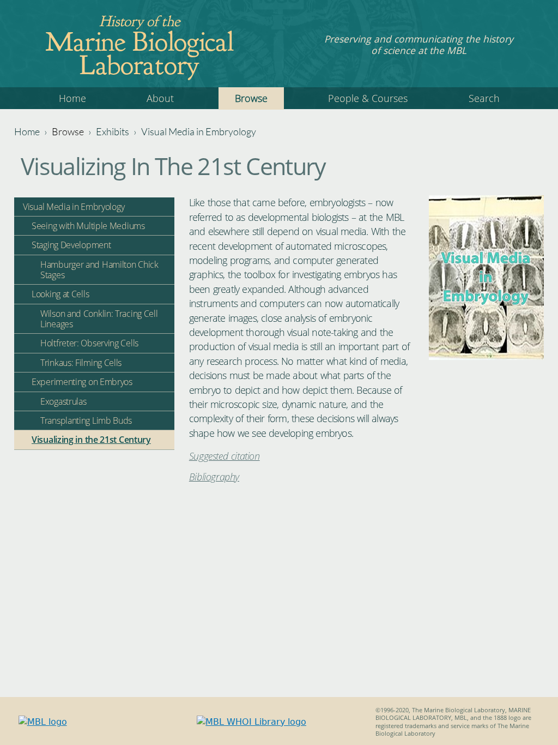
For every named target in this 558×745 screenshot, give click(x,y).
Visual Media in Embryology (198, 131)
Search (484, 98)
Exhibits (112, 131)
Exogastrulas (63, 401)
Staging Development (71, 245)
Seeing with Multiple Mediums (88, 226)
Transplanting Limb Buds (86, 420)
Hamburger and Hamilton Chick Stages (99, 270)
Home (72, 98)
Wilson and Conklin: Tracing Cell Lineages (98, 319)
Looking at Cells (60, 294)
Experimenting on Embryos (82, 382)
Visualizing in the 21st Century (91, 440)
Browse (251, 98)
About (160, 98)
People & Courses (368, 98)
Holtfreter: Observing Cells (89, 343)
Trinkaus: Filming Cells (81, 363)
